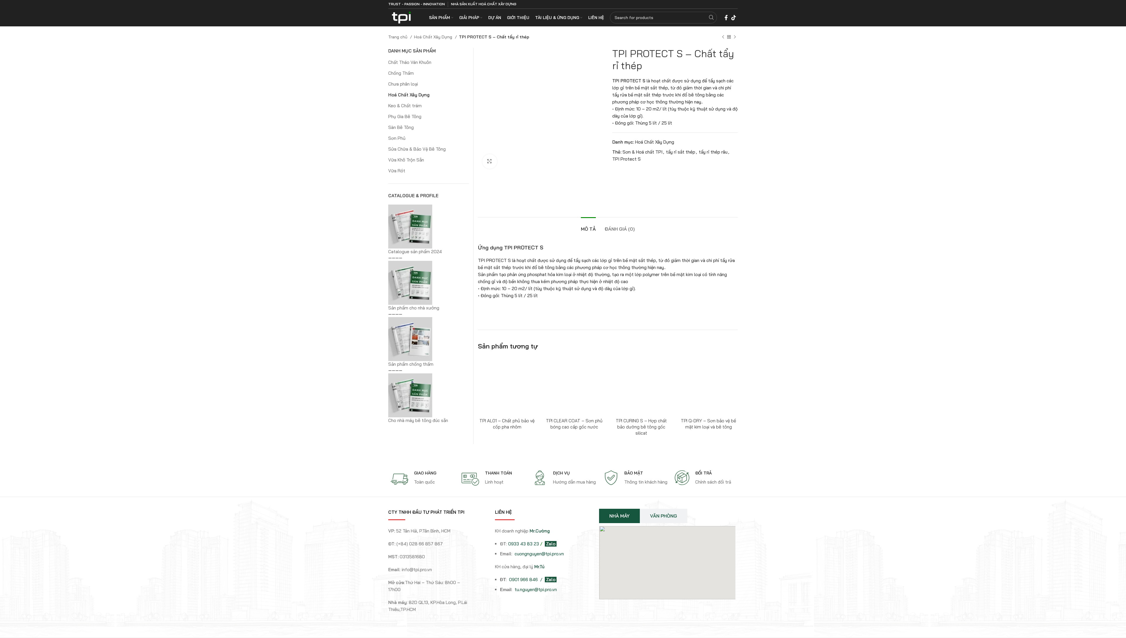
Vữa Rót (396, 170)
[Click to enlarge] (489, 161)
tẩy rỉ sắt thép (680, 152)
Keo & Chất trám (405, 105)
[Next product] (735, 37)
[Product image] (574, 386)
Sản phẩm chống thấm (410, 364)
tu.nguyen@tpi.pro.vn (536, 589)
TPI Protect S (626, 159)
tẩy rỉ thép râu (713, 152)
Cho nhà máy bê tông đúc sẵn (418, 420)
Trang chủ (398, 37)
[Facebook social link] (726, 17)
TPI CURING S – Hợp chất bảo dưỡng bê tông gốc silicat (641, 427)
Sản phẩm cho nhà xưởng (413, 308)
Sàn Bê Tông (401, 127)
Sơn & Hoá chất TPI (642, 152)
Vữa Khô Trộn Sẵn (406, 160)
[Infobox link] (423, 479)
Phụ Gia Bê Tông (404, 116)
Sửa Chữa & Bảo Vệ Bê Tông (417, 149)
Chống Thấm (401, 73)
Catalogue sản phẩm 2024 (415, 251)
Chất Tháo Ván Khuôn (409, 62)
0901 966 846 (524, 579)
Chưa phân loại (403, 84)
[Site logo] (401, 17)
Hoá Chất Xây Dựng (433, 37)
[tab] (588, 226)
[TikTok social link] (734, 17)
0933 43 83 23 (523, 544)
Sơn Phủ (397, 138)
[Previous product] (723, 37)
